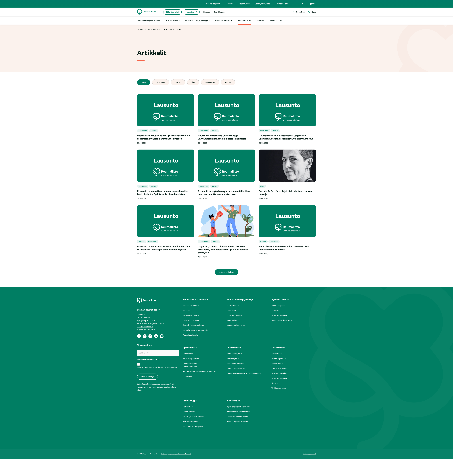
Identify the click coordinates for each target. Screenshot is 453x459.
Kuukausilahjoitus (234, 354)
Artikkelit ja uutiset (191, 358)
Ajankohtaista (244, 20)
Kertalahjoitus (233, 358)
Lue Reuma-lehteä (191, 363)
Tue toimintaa (172, 20)
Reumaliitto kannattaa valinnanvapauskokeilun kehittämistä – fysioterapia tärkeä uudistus (162, 193)
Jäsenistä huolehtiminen (237, 416)
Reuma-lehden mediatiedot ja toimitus (199, 371)
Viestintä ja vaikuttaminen (238, 421)
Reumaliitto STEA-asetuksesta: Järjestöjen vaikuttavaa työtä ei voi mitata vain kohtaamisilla (286, 137)
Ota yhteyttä (219, 12)
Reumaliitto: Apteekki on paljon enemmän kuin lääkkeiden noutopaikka (284, 248)
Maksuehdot (188, 407)
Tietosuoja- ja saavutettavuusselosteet (176, 454)
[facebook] (150, 336)
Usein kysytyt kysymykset (282, 320)
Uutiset (178, 82)
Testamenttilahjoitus (235, 363)
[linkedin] (156, 336)
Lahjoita (190, 12)
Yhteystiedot (276, 354)
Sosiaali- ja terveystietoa (193, 325)
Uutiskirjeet (188, 376)
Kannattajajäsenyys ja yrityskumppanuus (244, 373)
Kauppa (206, 12)
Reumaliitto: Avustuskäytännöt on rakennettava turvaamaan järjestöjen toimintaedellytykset (163, 248)
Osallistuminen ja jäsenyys (196, 20)
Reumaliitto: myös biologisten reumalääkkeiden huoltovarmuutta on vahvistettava (224, 193)
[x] (145, 336)
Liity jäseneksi (172, 12)
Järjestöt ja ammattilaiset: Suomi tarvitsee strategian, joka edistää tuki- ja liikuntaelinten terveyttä (223, 249)
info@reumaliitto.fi (145, 327)
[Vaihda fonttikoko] (302, 3)
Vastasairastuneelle (191, 305)
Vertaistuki (187, 310)
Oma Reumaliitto (234, 315)
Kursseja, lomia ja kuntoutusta (195, 330)
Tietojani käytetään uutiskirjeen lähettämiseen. (157, 367)
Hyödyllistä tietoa (223, 20)
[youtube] (162, 336)
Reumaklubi (232, 320)
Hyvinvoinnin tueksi (191, 320)
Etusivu (140, 29)
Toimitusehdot (189, 411)
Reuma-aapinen (213, 4)
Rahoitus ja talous (278, 358)
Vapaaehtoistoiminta (236, 325)
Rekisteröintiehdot (191, 421)
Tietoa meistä (278, 347)
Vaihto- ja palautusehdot (193, 416)
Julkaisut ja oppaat (279, 315)
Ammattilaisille (281, 4)
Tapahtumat (244, 4)
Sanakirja (229, 4)
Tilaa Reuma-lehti (190, 366)
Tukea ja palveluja (190, 335)
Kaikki (143, 82)
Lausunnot (160, 82)
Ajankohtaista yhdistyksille (238, 407)
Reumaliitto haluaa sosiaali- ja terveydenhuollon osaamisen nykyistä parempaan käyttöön (163, 137)
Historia (274, 383)
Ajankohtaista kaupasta (193, 426)
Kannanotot (210, 82)
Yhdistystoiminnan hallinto (238, 411)
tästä (139, 390)
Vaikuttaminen (277, 363)
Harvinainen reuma (191, 315)
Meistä (260, 20)
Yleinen (228, 82)
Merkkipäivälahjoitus (236, 368)
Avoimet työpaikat (279, 373)
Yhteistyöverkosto (279, 368)
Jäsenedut (231, 310)
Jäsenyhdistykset (262, 4)
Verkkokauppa (190, 400)
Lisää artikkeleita (226, 272)
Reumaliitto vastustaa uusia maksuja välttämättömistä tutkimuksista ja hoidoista (222, 137)
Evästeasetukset (309, 454)
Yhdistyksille (275, 20)
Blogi (193, 82)
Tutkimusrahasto (278, 388)
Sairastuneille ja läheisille (148, 20)
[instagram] (139, 336)
